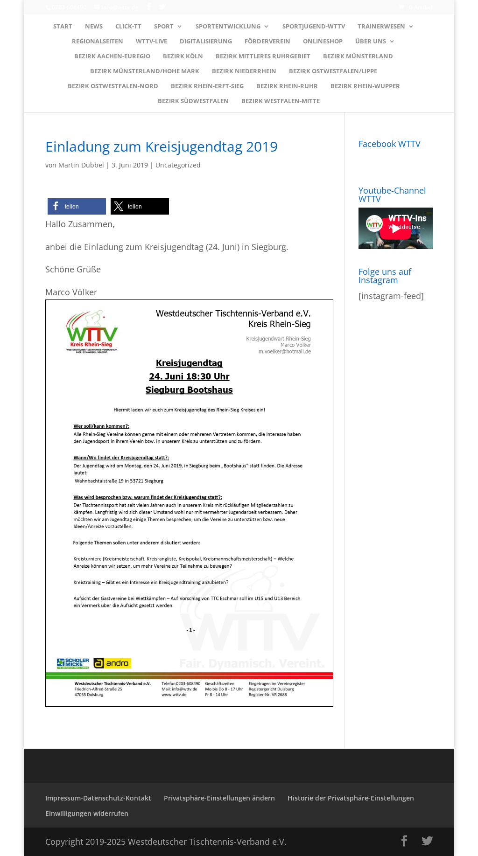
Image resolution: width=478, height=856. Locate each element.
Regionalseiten (97, 41)
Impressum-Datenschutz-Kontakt (98, 797)
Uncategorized (178, 164)
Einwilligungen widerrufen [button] (86, 813)
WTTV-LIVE (151, 41)
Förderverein (267, 41)
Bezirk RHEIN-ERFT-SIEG (207, 86)
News (94, 26)
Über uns (370, 41)
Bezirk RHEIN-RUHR (287, 86)
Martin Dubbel (81, 164)
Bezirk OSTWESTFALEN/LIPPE (333, 71)
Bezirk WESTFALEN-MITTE (280, 101)
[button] (77, 206)
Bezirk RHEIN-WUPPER (365, 86)
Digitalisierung (206, 41)
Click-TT (128, 26)
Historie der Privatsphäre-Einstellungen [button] (351, 797)
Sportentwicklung (228, 26)
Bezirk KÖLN (183, 56)
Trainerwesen (381, 26)
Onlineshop (323, 41)
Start (62, 26)
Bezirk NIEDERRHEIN (244, 71)
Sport (164, 26)
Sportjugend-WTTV (313, 26)
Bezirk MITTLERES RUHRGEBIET (263, 56)
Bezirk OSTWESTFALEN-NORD (113, 86)
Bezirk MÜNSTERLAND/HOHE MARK (144, 71)
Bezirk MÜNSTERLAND (358, 56)
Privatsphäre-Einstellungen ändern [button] (219, 797)
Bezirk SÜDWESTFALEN (193, 101)
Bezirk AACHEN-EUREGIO (112, 56)
